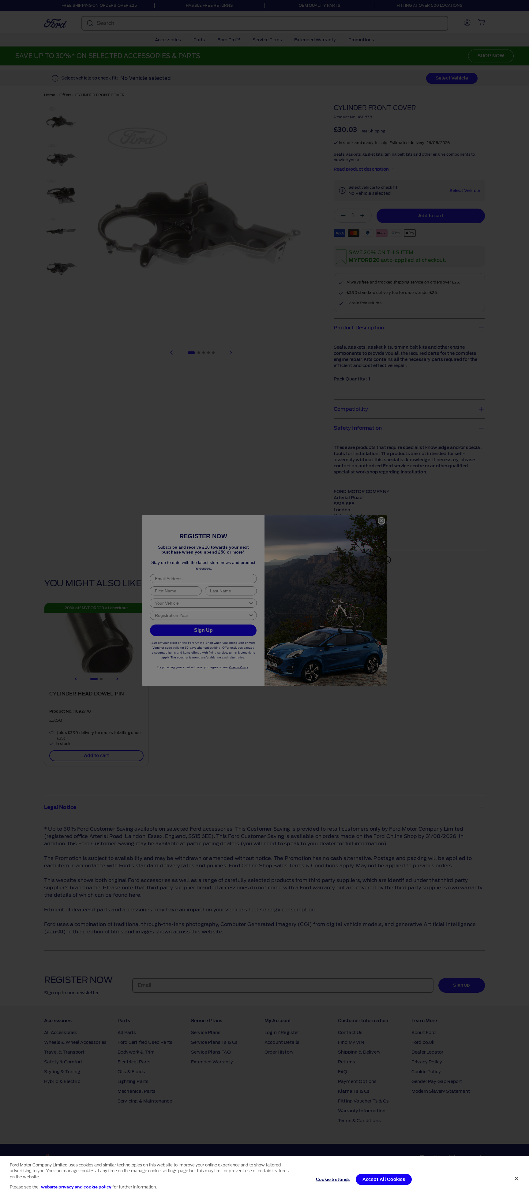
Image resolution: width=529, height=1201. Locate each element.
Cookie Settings (333, 1179)
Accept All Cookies (383, 1179)
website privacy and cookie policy (76, 1187)
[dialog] (264, 1178)
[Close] (517, 1178)
